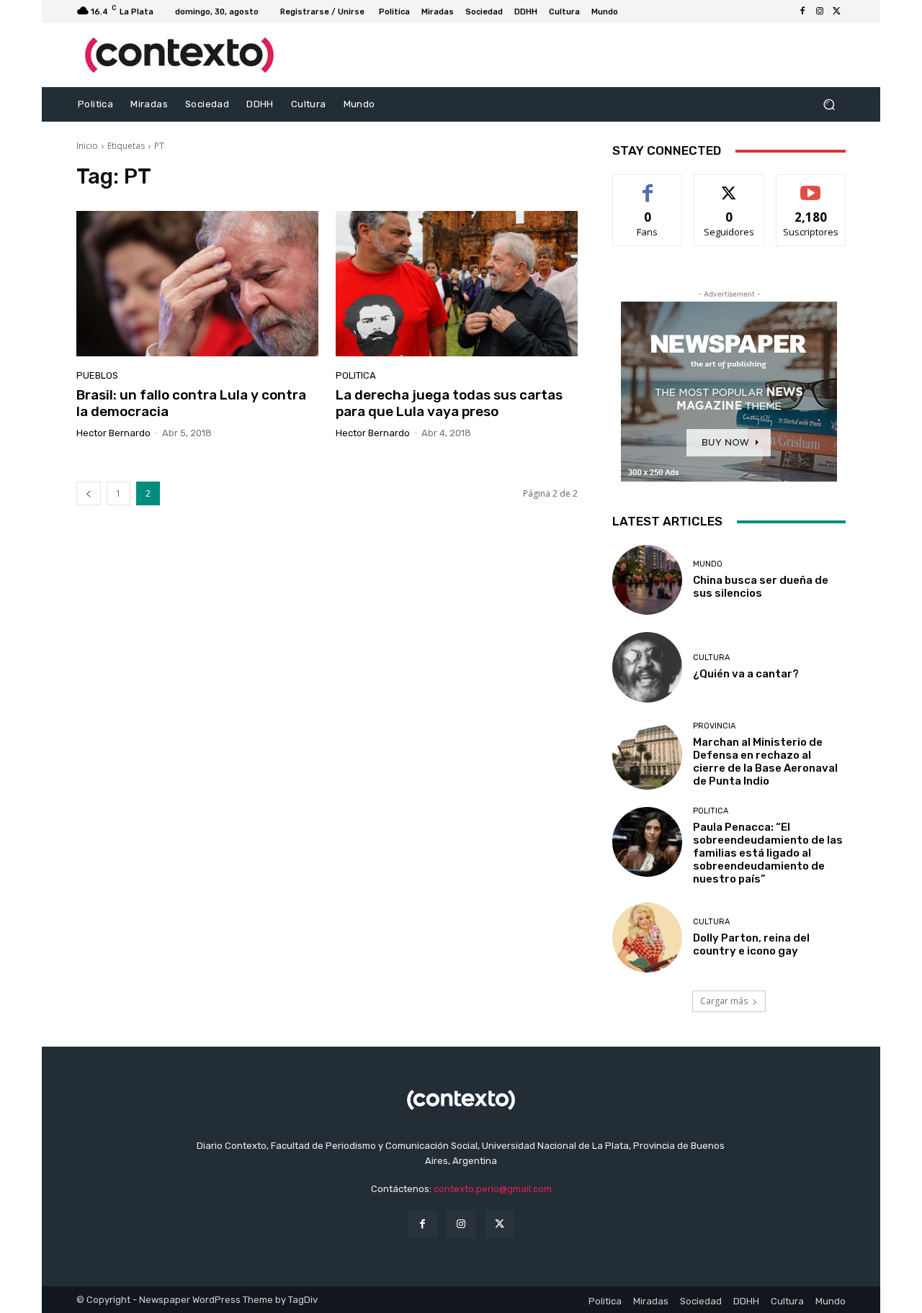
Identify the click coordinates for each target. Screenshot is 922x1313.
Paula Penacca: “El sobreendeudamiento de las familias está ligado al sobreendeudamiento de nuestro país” (768, 853)
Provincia (714, 726)
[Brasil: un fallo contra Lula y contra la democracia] (197, 283)
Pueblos (97, 375)
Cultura (711, 658)
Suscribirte (811, 185)
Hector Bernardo (113, 433)
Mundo (707, 564)
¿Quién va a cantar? (746, 673)
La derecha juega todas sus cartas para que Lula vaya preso (449, 403)
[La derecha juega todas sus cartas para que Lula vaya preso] (457, 283)
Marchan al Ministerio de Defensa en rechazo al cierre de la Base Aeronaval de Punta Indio (765, 762)
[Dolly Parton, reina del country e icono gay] (647, 938)
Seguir (729, 185)
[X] (837, 11)
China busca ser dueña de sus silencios (760, 587)
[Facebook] (802, 11)
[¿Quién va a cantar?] (647, 667)
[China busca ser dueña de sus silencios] (647, 580)
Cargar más (724, 1001)
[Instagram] (819, 11)
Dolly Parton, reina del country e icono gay (751, 944)
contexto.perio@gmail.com (493, 1188)
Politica (356, 375)
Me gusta (648, 185)
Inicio (87, 146)
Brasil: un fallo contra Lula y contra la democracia (191, 403)
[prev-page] (88, 493)
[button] (829, 105)
